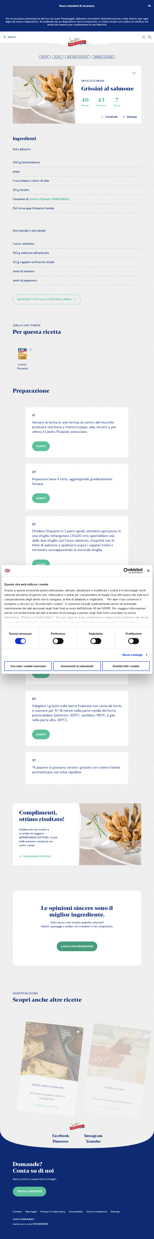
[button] (134, 73)
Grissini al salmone (103, 57)
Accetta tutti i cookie (125, 666)
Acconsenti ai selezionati (77, 666)
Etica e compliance (97, 1211)
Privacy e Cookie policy (53, 1211)
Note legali (31, 1211)
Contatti (17, 1211)
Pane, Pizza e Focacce (77, 57)
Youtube (93, 1141)
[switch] (58, 641)
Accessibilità (76, 1211)
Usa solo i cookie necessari (28, 666)
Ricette (44, 57)
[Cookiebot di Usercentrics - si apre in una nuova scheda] (126, 571)
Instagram (93, 1136)
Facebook (60, 1136)
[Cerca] (149, 37)
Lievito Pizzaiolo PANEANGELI (49, 199)
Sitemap (115, 1211)
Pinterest (61, 1141)
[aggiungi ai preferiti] (134, 73)
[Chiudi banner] (148, 570)
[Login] (143, 37)
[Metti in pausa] (83, 1060)
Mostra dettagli (132, 654)
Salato (57, 57)
